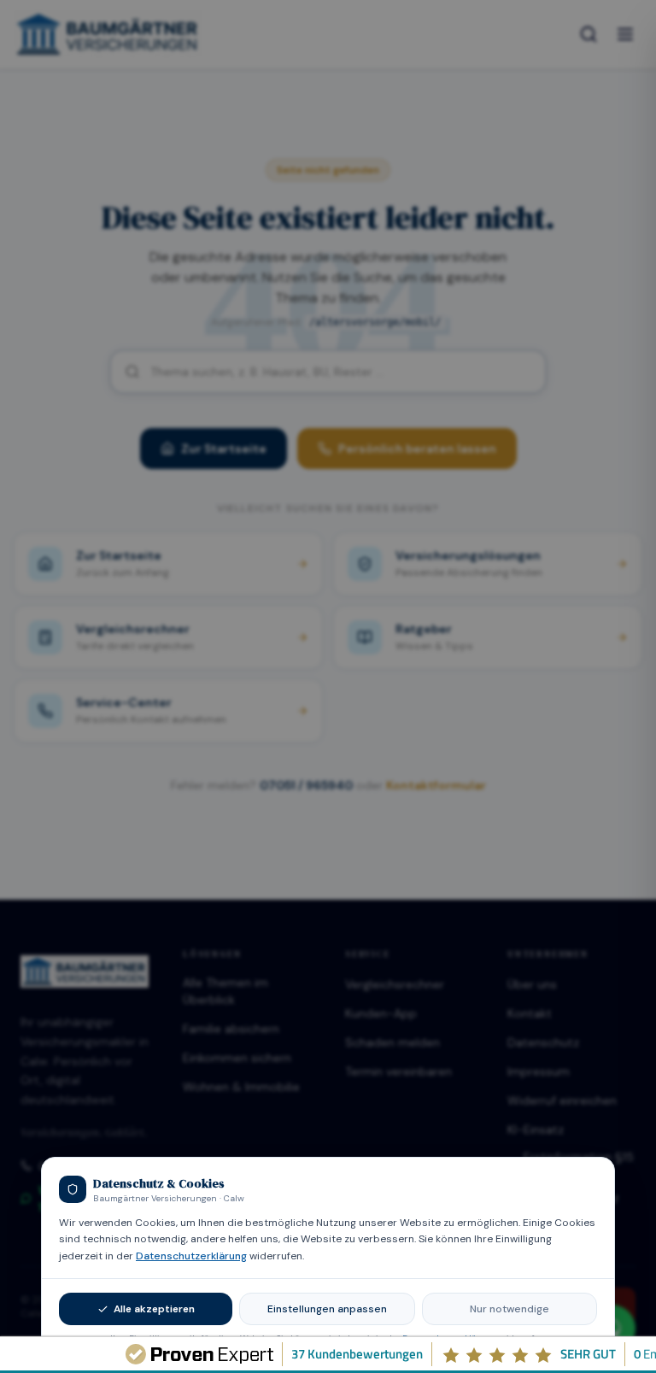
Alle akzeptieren (154, 1309)
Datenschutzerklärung (191, 1256)
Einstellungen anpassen (327, 1309)
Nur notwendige (509, 1309)
